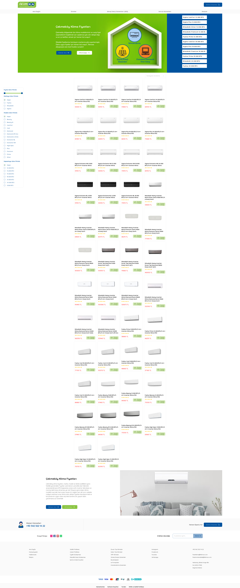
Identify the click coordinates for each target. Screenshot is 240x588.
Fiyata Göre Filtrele (10, 90)
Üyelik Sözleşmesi (75, 554)
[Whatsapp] (61, 536)
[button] (73, 11)
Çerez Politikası (74, 552)
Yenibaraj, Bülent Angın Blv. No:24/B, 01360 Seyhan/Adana (201, 565)
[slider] (4, 93)
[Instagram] (51, 536)
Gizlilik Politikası (74, 549)
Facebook (155, 552)
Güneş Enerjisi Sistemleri (118, 557)
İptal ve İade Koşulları (76, 560)
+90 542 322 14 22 (198, 549)
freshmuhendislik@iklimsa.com (202, 557)
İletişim (31, 557)
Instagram (155, 549)
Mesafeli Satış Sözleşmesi (78, 557)
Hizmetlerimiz (102, 587)
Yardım (125, 587)
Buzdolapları (115, 560)
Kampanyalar (33, 552)
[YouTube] (58, 536)
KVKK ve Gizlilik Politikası (136, 587)
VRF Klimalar (115, 554)
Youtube (154, 554)
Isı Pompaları (115, 562)
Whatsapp (155, 557)
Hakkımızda (32, 554)
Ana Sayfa (32, 549)
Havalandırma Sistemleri (118, 565)
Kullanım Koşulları (115, 587)
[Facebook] (54, 536)
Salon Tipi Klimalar (116, 552)
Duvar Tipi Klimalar (117, 549)
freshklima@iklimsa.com (200, 554)
